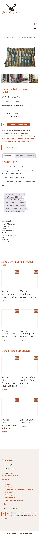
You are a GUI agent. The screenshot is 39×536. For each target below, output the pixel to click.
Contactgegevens (11, 487)
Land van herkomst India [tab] (14, 211)
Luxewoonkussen (17, 138)
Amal (26, 133)
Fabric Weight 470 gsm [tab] (14, 200)
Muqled (33, 138)
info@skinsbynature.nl (9, 475)
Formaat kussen (7, 105)
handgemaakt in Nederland (11, 136)
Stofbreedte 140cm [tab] (12, 197)
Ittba (25, 136)
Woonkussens (12, 37)
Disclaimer (9, 492)
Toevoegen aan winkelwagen (18, 124)
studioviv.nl (27, 533)
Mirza (27, 138)
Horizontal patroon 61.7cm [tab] (15, 208)
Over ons (8, 484)
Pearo (10, 141)
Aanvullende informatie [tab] (25, 155)
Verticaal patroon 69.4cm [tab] (15, 205)
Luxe (8, 138)
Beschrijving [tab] (8, 155)
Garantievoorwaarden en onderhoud (19, 489)
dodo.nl (14, 533)
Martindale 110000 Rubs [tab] (14, 202)
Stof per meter (11, 147)
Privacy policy (10, 495)
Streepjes (17, 141)
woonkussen (26, 141)
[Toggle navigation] (35, 28)
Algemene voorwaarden (14, 500)
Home (3, 37)
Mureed (4, 141)
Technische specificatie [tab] (14, 194)
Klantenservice (11, 497)
